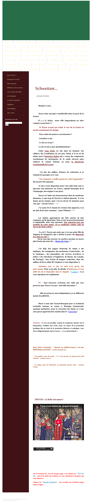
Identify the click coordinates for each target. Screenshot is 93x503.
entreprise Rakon (52, 156)
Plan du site (24, 499)
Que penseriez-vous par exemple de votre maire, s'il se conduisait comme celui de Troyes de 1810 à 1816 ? (58, 224)
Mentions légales (6, 499)
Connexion (4, 500)
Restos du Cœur (62, 241)
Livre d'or (72, 312)
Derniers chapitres (50, 482)
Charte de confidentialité (15, 499)
